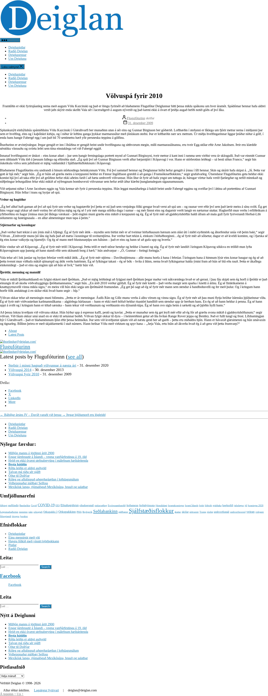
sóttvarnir (194, 512)
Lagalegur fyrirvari (46, 690)
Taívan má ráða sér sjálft (24, 472)
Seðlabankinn (105, 511)
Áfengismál (5, 516)
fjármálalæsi (161, 505)
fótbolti (208, 505)
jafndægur (239, 505)
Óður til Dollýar (19, 475)
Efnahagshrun (70, 505)
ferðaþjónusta (147, 505)
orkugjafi (38, 512)
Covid (34, 505)
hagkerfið (227, 505)
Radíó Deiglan (18, 51)
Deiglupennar (17, 55)
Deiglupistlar (16, 47)
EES (57, 505)
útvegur (15, 516)
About (12, 331)
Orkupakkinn (67, 511)
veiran (250, 511)
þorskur (24, 516)
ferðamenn (132, 505)
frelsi (201, 505)
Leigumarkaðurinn (9, 512)
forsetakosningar (176, 505)
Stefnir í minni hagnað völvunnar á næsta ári (42, 365)
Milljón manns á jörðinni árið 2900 (31, 453)
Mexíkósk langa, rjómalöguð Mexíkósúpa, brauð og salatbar (48, 487)
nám (30, 512)
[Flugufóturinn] (18, 341)
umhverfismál (221, 511)
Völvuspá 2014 (19, 370)
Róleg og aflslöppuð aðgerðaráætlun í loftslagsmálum (43, 479)
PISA (79, 512)
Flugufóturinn (136, 118)
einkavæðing (101, 505)
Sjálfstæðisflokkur (151, 510)
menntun (23, 512)
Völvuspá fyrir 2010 (23, 374)
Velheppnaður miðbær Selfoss (28, 483)
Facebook (10, 576)
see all (75, 357)
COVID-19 (46, 505)
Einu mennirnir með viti (24, 537)
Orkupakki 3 (50, 511)
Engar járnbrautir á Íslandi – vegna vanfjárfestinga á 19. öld (47, 457)
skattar (178, 512)
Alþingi (3, 505)
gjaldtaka (217, 505)
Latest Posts (16, 334)
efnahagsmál (87, 505)
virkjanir (259, 512)
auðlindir (13, 505)
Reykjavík (87, 512)
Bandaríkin (24, 505)
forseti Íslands (191, 505)
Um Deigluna (17, 58)
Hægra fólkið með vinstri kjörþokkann (33, 541)
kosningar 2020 (255, 505)
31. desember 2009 (140, 123)
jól (246, 505)
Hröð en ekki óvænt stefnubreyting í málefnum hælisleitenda (48, 460)
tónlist (210, 512)
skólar (185, 511)
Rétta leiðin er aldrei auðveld (27, 468)
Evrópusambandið (117, 505)
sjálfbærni (123, 512)
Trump (203, 512)
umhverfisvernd (238, 512)
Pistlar (12, 545)
